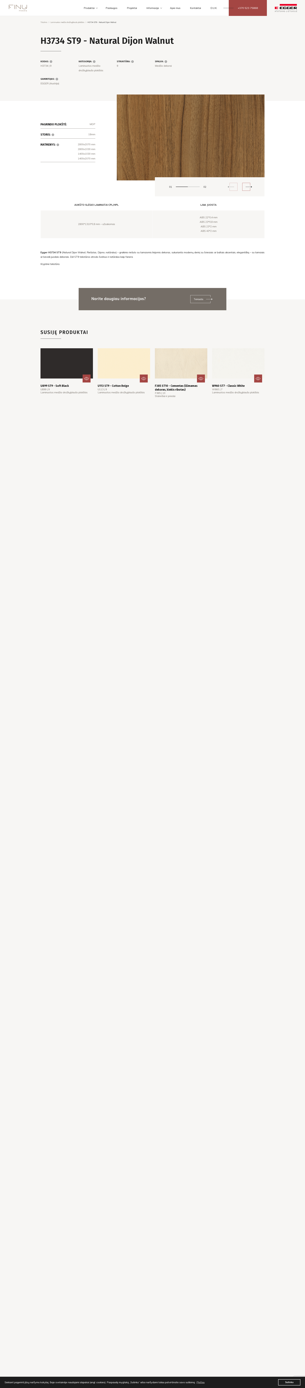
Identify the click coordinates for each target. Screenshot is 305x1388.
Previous (233, 187)
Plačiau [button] (201, 1382)
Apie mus (175, 8)
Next (246, 187)
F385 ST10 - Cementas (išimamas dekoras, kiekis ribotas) (176, 387)
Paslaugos (111, 8)
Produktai (89, 8)
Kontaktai (195, 8)
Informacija (152, 8)
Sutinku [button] (289, 1382)
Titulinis (44, 22)
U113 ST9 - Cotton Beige (113, 386)
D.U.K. (213, 8)
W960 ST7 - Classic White (228, 386)
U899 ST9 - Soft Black (55, 386)
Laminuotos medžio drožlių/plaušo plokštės (67, 22)
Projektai (132, 8)
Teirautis (198, 299)
